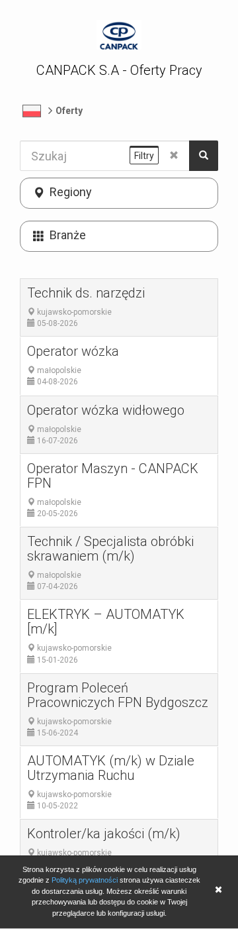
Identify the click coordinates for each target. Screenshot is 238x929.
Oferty (69, 110)
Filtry (144, 155)
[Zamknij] (218, 891)
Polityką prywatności (85, 880)
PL (32, 111)
